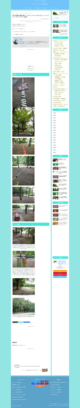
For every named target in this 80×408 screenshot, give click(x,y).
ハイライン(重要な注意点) (17, 392)
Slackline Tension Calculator (17, 397)
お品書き (29, 66)
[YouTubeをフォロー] (24, 46)
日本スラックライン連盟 (56, 387)
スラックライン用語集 (16, 382)
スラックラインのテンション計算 (18, 394)
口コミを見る (60, 268)
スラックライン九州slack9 (56, 392)
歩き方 (20, 39)
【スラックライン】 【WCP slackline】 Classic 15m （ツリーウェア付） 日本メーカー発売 (62, 263)
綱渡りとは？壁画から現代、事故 (18, 387)
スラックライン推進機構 (56, 389)
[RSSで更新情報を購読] (25, 46)
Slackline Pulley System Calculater (19, 399)
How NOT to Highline (55, 384)
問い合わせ (66, 403)
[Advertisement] (30, 56)
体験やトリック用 (31, 68)
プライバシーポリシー (61, 403)
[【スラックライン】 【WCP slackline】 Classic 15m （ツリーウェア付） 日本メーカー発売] (55, 261)
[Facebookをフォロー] (21, 46)
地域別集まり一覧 (15, 384)
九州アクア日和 (54, 394)
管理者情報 (55, 403)
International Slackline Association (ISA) (59, 382)
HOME (51, 403)
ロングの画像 (30, 70)
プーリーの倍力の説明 (16, 389)
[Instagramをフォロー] (22, 46)
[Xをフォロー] (19, 46)
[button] (67, 18)
